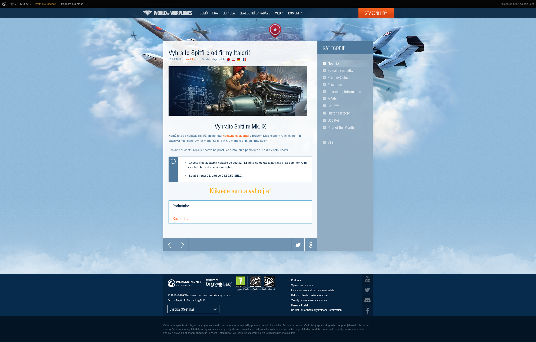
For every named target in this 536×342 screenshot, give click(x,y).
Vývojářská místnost (302, 285)
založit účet (527, 3)
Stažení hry (376, 13)
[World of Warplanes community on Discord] (367, 300)
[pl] (234, 59)
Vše (330, 142)
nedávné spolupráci (236, 135)
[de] (240, 59)
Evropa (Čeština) (182, 309)
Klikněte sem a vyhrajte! (240, 190)
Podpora (296, 280)
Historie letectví (339, 113)
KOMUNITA (295, 13)
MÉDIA (279, 13)
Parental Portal (299, 305)
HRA (215, 13)
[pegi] (255, 283)
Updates (334, 120)
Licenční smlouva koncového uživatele (312, 290)
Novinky (334, 63)
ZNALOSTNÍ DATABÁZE (255, 13)
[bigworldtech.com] (219, 283)
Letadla (229, 13)
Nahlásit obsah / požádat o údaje (309, 295)
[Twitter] (298, 244)
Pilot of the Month (341, 127)
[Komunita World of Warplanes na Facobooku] (367, 310)
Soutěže (333, 106)
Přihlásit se (505, 3)
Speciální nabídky (340, 70)
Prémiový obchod (340, 77)
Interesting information (344, 91)
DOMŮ (204, 13)
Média (332, 98)
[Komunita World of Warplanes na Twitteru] (367, 289)
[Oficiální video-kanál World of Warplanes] (367, 279)
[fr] (245, 59)
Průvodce (335, 84)
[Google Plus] (311, 244)
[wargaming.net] (185, 283)
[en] (229, 59)
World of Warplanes (167, 12)
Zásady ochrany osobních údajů (309, 300)
